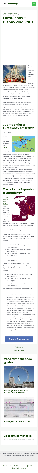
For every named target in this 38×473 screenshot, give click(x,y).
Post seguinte (19, 350)
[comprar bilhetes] (19, 339)
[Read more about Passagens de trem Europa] (19, 408)
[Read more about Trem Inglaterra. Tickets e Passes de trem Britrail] (19, 377)
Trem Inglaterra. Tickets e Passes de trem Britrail (16, 391)
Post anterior (19, 347)
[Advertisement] (19, 45)
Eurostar (5, 147)
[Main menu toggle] (34, 4)
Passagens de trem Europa (17, 421)
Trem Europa (13, 3)
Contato (23, 468)
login (16, 439)
